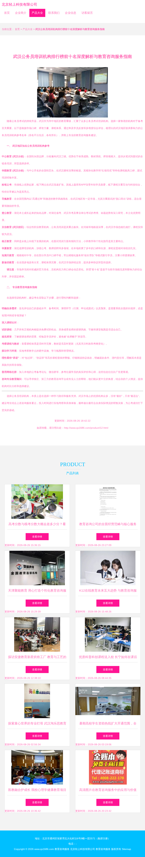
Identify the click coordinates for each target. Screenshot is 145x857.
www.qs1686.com (44, 849)
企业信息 (70, 12)
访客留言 (87, 12)
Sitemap (126, 849)
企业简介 (20, 12)
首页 (7, 12)
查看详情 (37, 536)
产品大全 (37, 12)
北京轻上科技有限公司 (19, 4)
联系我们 (54, 12)
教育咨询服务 (62, 849)
